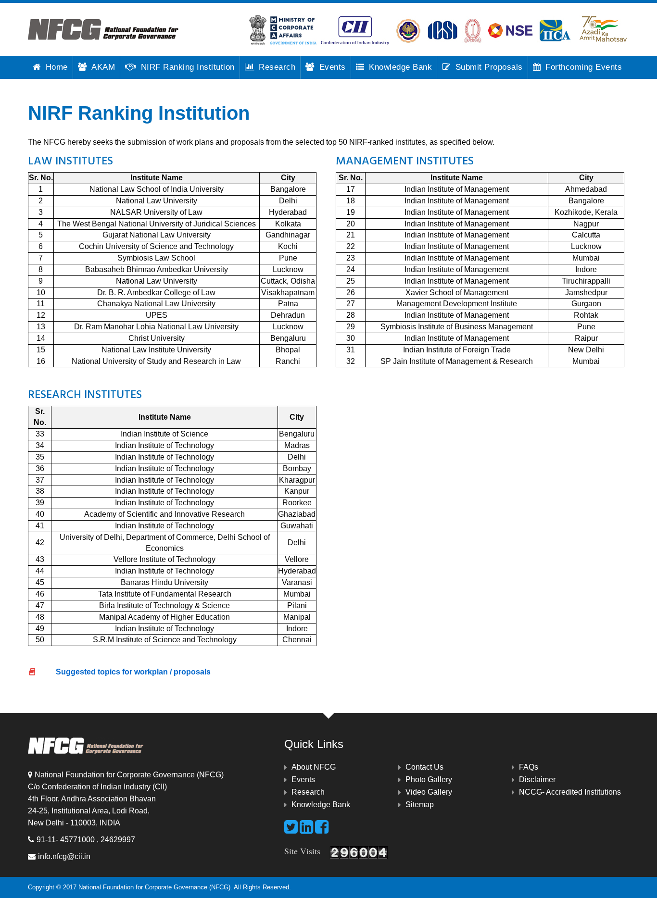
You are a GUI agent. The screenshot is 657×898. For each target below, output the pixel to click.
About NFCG (313, 767)
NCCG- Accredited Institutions (570, 792)
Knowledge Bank (400, 67)
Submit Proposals (489, 67)
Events (332, 67)
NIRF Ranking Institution (188, 67)
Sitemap (419, 804)
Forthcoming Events (583, 67)
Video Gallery (428, 792)
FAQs (528, 767)
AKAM (103, 67)
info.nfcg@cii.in (64, 856)
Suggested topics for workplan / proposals (125, 677)
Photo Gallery (428, 779)
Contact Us (424, 767)
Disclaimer (537, 779)
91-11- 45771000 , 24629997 (86, 840)
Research (277, 67)
